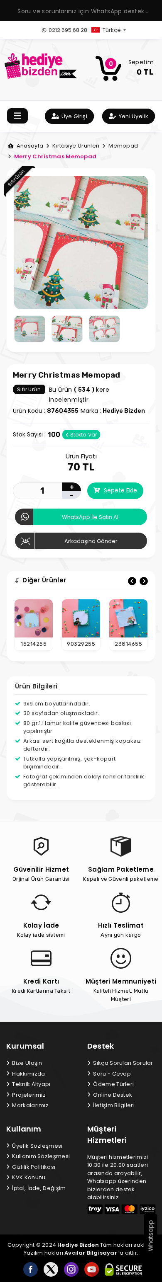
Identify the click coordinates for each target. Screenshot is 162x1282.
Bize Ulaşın (26, 1063)
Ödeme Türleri (113, 1084)
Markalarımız (30, 1105)
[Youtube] (91, 1269)
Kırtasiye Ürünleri (75, 146)
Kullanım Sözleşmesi (40, 1156)
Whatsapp (151, 1235)
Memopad (122, 146)
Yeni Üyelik (132, 116)
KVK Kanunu (28, 1177)
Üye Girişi (73, 116)
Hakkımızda (28, 1074)
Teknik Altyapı (31, 1084)
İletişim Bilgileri (113, 1105)
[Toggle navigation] (17, 116)
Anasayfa (29, 146)
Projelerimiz (28, 1095)
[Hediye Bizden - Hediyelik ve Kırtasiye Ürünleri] (41, 65)
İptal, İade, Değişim (38, 1188)
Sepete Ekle (119, 490)
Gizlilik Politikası (33, 1167)
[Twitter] (51, 1269)
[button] (115, 30)
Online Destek (112, 1095)
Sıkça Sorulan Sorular (122, 1063)
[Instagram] (71, 1269)
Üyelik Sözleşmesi (36, 1146)
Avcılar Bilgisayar (90, 1253)
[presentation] (132, 581)
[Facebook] (30, 1269)
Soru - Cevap (111, 1074)
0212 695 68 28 (67, 30)
